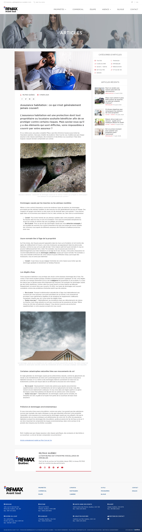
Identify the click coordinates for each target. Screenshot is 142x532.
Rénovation (117, 66)
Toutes (99, 60)
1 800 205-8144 (46, 510)
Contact (134, 9)
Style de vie (117, 70)
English (134, 491)
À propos (73, 487)
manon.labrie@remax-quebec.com (18, 2)
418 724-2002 (11, 510)
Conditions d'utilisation (94, 529)
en (137, 2)
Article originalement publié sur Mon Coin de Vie (36, 440)
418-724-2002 (40, 2)
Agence (105, 9)
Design (98, 73)
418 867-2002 (11, 523)
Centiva (136, 529)
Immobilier (116, 63)
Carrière (73, 494)
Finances (116, 60)
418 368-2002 (115, 509)
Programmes (105, 491)
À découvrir (101, 63)
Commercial (78, 9)
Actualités (100, 70)
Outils (103, 487)
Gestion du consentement (110, 529)
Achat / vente (101, 66)
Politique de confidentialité (77, 529)
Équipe (93, 9)
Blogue (120, 9)
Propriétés (59, 9)
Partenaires (74, 491)
